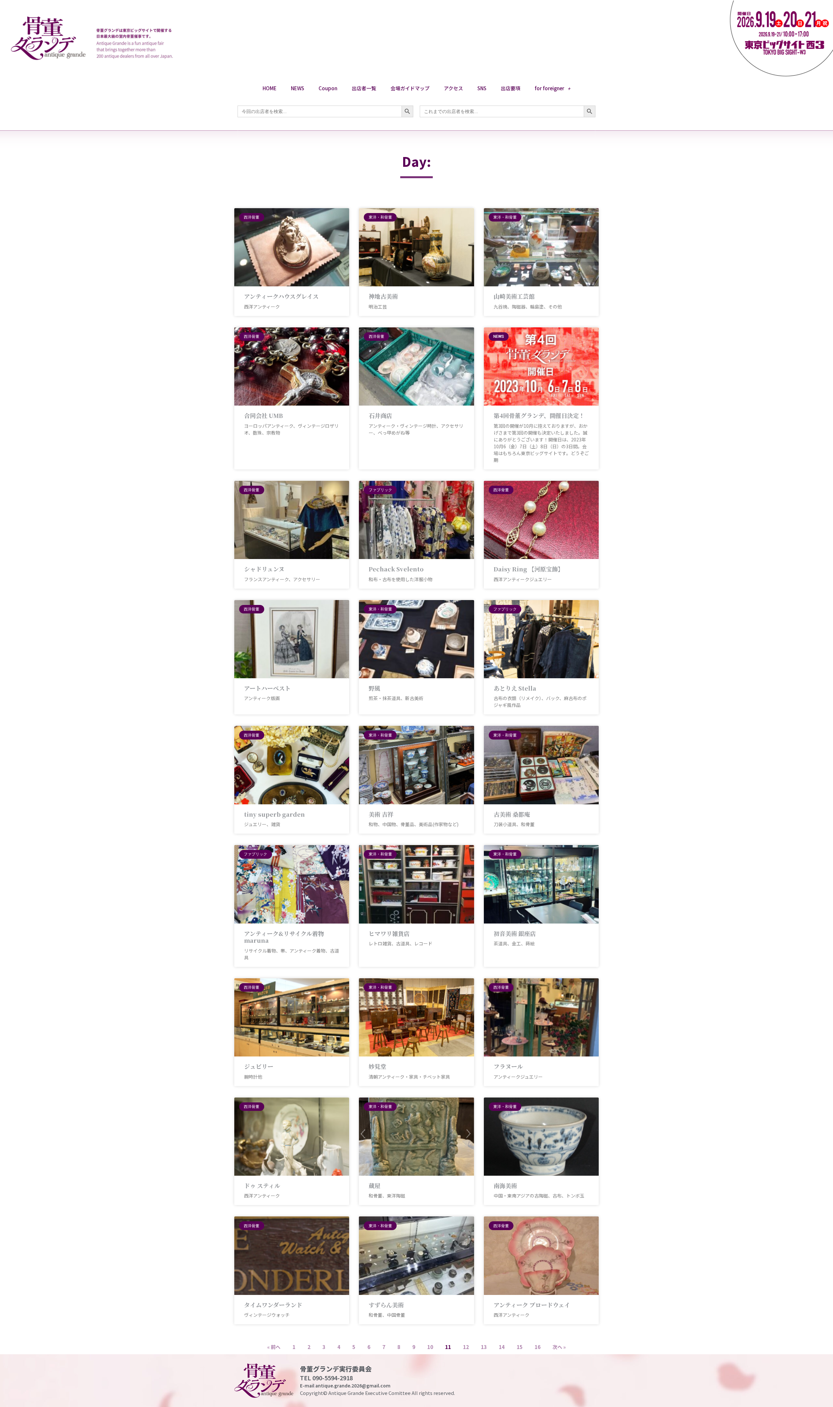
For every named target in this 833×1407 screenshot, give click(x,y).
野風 (374, 688)
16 (537, 1346)
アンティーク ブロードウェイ (532, 1304)
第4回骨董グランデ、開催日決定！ (539, 415)
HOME (270, 88)
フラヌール (508, 1066)
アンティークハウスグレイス (281, 296)
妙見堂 (377, 1066)
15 (520, 1346)
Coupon (328, 88)
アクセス (453, 88)
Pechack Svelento (396, 569)
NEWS (297, 88)
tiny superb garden (274, 814)
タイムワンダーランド (273, 1304)
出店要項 (510, 88)
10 (430, 1346)
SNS (481, 88)
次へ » (559, 1346)
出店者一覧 (364, 88)
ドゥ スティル (262, 1185)
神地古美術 (383, 296)
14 (502, 1346)
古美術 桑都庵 (512, 814)
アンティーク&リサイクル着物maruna (284, 937)
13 (484, 1346)
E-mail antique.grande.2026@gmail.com (345, 1385)
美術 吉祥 (381, 814)
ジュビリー (258, 1066)
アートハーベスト (267, 688)
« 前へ (273, 1346)
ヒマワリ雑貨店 (389, 933)
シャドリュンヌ (264, 569)
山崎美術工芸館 (514, 296)
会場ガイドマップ (410, 88)
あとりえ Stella (515, 688)
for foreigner (549, 88)
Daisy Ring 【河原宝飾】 (529, 569)
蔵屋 (374, 1185)
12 (466, 1346)
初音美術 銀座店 (515, 933)
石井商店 (380, 415)
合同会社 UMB (263, 415)
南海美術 (505, 1185)
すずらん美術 (386, 1304)
